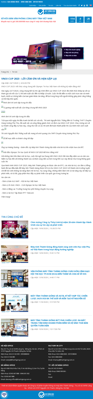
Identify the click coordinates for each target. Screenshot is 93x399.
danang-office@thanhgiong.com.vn (18, 379)
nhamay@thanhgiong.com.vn (63, 360)
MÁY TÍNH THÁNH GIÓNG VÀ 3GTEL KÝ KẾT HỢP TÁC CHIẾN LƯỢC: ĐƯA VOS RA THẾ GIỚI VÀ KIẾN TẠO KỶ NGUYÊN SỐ (59, 297)
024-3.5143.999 (14, 354)
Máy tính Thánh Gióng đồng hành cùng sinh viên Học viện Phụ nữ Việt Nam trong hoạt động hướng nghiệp (60, 248)
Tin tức (50, 5)
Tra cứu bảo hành (70, 5)
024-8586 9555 (13, 2)
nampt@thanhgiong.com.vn (16, 360)
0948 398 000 (61, 371)
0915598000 (72, 354)
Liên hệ (58, 5)
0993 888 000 (26, 2)
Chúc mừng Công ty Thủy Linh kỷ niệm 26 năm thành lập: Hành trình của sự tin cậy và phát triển (61, 223)
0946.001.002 (24, 373)
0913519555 (38, 2)
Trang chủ (5, 72)
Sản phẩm (42, 5)
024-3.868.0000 (61, 354)
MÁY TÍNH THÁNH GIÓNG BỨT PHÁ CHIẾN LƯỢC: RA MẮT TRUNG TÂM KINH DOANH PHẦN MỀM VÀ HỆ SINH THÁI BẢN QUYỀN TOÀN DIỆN (59, 323)
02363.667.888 (14, 373)
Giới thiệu (32, 5)
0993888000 (25, 354)
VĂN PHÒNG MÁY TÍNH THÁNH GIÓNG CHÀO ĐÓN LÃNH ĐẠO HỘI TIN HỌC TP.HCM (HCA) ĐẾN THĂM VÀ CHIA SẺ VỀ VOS (60, 272)
